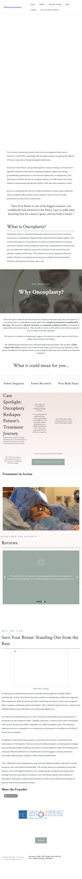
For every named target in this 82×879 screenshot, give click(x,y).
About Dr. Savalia (55, 4)
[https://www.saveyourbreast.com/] (12, 7)
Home (33, 4)
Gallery (42, 4)
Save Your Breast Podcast (50, 10)
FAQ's (67, 4)
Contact (33, 10)
